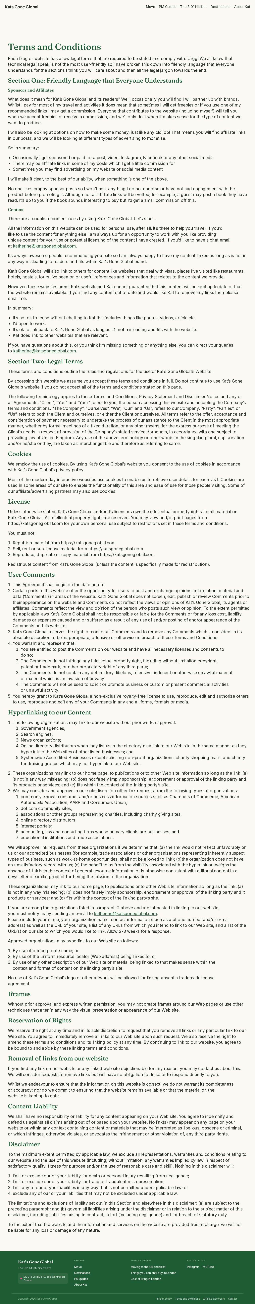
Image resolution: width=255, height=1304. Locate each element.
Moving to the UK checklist (148, 1266)
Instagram (193, 1266)
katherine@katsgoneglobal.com (44, 246)
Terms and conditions (187, 1298)
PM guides (81, 1278)
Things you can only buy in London (153, 1272)
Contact (232, 1298)
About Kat (80, 1284)
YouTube (208, 1266)
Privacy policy (164, 1298)
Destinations (82, 1272)
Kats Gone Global (21, 6)
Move (78, 1266)
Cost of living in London (146, 1278)
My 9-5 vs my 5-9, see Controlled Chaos (44, 1278)
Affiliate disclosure (214, 1298)
